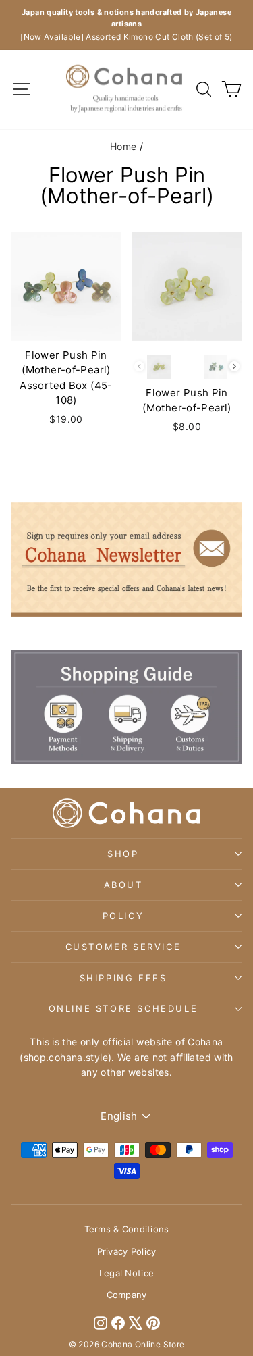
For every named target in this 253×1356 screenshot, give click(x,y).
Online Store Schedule (123, 1008)
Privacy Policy (127, 1251)
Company (127, 1294)
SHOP (122, 853)
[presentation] (234, 366)
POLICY (123, 915)
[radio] (159, 367)
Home (123, 146)
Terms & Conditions (126, 1229)
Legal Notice (126, 1273)
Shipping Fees (123, 977)
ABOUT (123, 884)
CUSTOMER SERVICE (123, 946)
